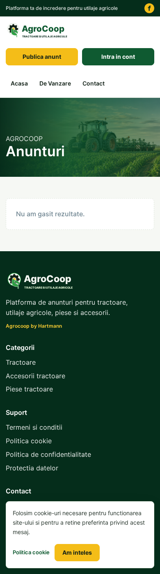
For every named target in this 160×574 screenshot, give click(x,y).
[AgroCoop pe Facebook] (149, 8)
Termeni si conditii (34, 427)
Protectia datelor (32, 468)
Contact (93, 83)
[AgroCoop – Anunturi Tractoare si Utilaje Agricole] (38, 30)
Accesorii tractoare (35, 376)
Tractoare (21, 362)
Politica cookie (29, 441)
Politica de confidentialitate (48, 454)
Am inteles (77, 552)
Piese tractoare (29, 389)
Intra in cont (118, 56)
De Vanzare (55, 83)
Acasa (19, 83)
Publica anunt (42, 56)
